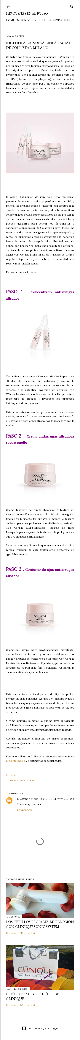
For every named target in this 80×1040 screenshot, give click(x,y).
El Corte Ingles (15, 760)
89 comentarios (28, 1005)
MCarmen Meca (27, 799)
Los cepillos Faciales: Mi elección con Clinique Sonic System (40, 924)
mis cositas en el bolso (27, 13)
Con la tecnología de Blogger (43, 1028)
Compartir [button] (11, 775)
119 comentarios (28, 933)
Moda (57, 20)
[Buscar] (72, 6)
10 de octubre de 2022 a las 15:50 (57, 799)
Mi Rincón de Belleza (34, 20)
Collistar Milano (25, 780)
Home (10, 20)
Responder (24, 810)
